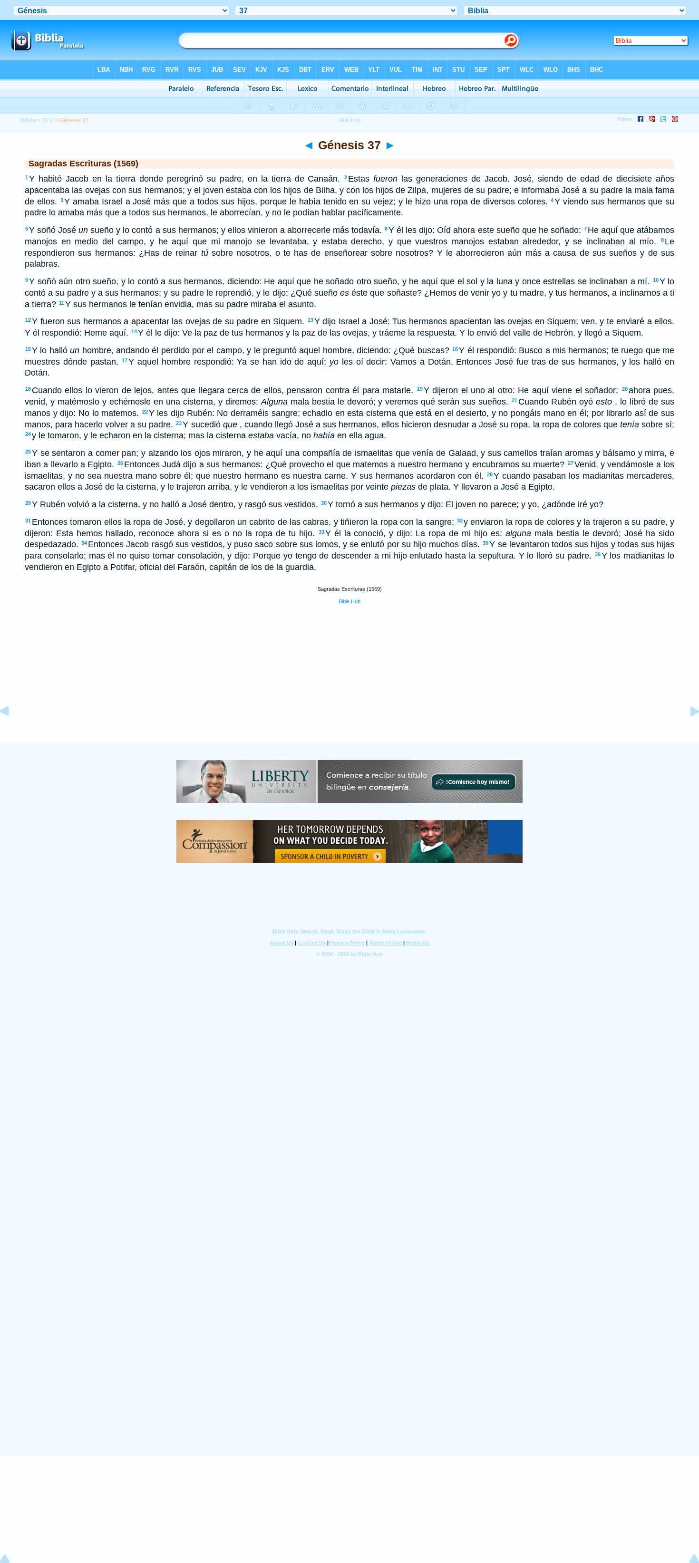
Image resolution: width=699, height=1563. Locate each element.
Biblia (28, 120)
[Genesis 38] (687, 732)
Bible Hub (349, 601)
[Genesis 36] (12, 732)
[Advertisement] (349, 684)
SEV (47, 120)
